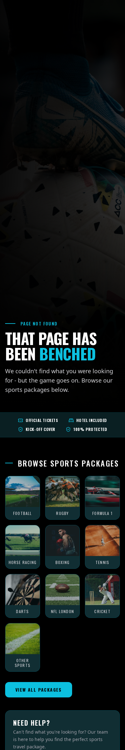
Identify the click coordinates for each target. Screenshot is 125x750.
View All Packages (38, 689)
